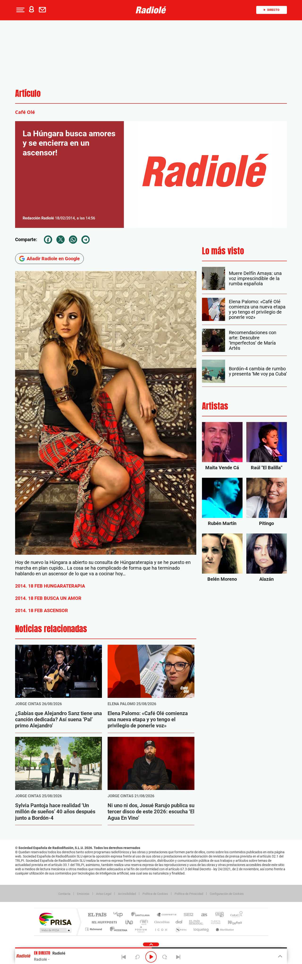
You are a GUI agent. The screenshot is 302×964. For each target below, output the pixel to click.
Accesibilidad (127, 894)
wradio (143, 922)
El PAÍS (97, 915)
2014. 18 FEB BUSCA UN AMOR (48, 598)
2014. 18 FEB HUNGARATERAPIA (50, 586)
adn (217, 915)
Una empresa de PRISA (55, 919)
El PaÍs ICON (160, 929)
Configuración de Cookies (227, 894)
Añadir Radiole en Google (53, 258)
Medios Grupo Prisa (55, 930)
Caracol (235, 915)
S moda (180, 929)
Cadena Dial (179, 922)
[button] (20, 10)
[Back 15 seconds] (137, 957)
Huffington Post (103, 922)
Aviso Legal (103, 894)
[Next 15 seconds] (164, 957)
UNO (129, 922)
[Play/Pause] (151, 957)
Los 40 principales (120, 915)
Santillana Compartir (167, 915)
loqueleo (201, 929)
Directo (273, 10)
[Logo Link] (151, 10)
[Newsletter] (43, 10)
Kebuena (230, 922)
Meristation (224, 929)
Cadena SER (187, 915)
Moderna (117, 929)
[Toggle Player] (279, 956)
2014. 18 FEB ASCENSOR (41, 610)
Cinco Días (161, 922)
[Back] (124, 957)
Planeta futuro (214, 922)
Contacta (64, 894)
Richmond (94, 929)
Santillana (142, 915)
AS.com (202, 915)
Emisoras (83, 894)
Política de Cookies (155, 894)
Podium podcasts (140, 929)
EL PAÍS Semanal (196, 922)
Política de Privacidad (189, 894)
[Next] (178, 957)
